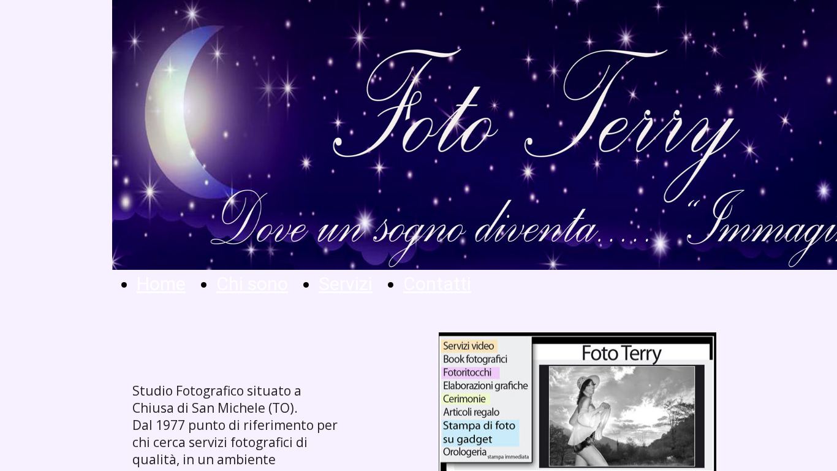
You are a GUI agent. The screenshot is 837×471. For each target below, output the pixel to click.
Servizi (346, 283)
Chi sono (252, 283)
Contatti (437, 283)
